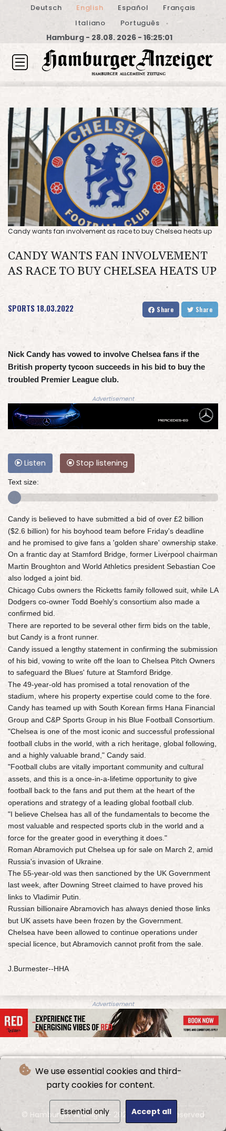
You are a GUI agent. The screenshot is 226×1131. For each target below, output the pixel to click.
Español (133, 8)
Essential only (84, 1111)
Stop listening (101, 463)
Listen (34, 463)
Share (164, 309)
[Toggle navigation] (20, 62)
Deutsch (45, 8)
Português (140, 23)
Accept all (151, 1111)
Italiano (90, 23)
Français (179, 8)
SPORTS (21, 308)
